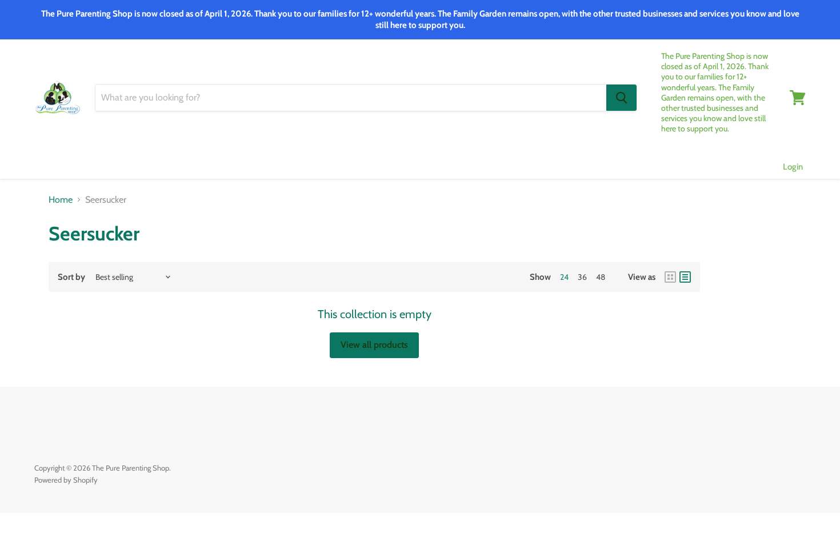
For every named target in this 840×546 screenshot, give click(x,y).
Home (61, 200)
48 (600, 277)
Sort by (71, 277)
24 (564, 277)
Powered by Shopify (66, 479)
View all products (374, 344)
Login (793, 167)
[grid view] (670, 277)
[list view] (685, 277)
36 (582, 277)
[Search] (621, 98)
